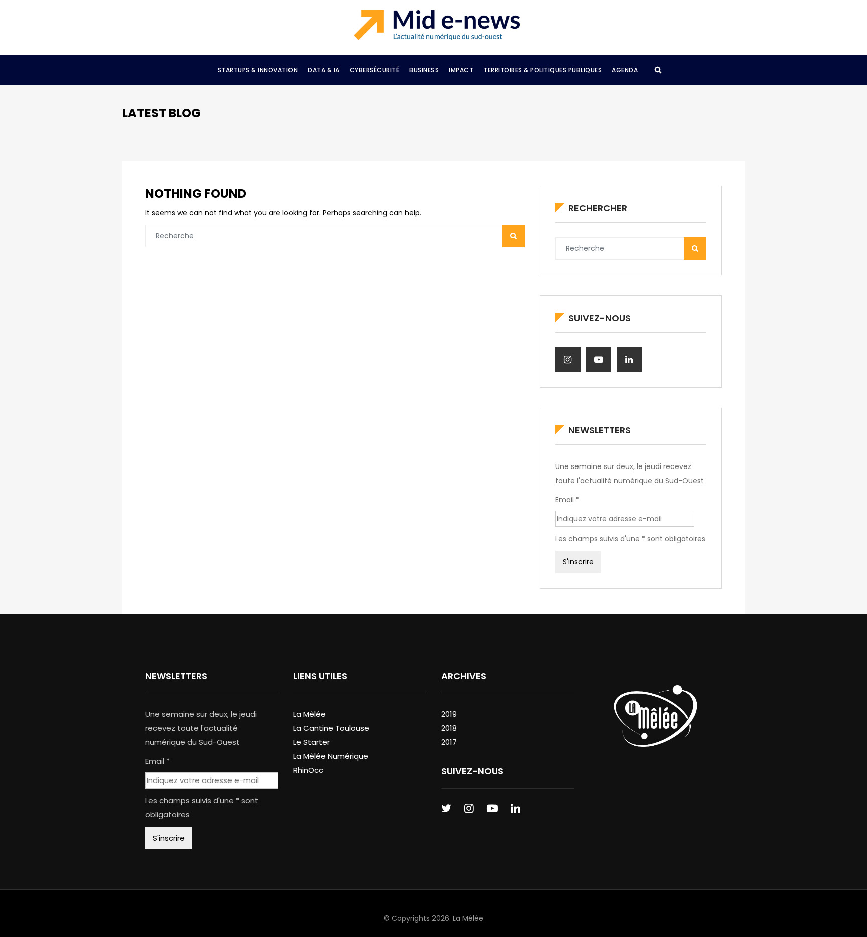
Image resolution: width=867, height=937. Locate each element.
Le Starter (311, 742)
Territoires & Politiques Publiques (542, 70)
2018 (449, 728)
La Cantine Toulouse (331, 728)
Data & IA (324, 70)
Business (424, 70)
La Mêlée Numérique (330, 756)
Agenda (625, 70)
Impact (461, 70)
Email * (567, 500)
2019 (449, 714)
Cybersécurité (375, 70)
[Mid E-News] (437, 25)
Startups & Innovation (258, 70)
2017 (449, 742)
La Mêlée (309, 714)
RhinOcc (308, 770)
